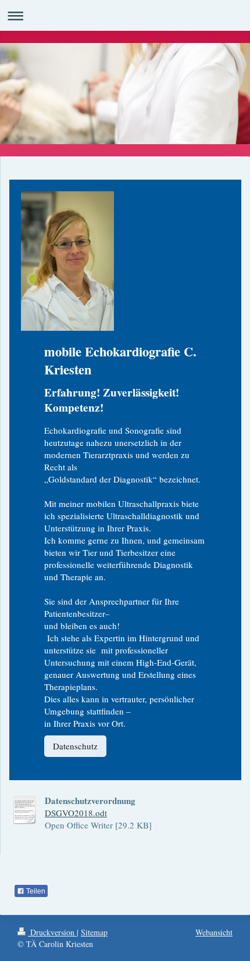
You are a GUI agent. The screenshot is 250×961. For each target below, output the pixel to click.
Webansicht (214, 932)
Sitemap (94, 932)
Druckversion (52, 932)
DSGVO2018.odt (76, 813)
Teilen (34, 891)
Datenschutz (75, 746)
